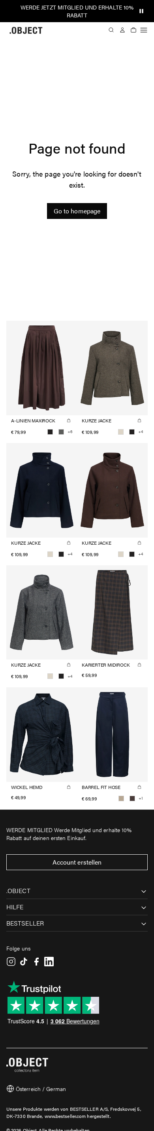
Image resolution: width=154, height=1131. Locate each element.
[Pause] (141, 11)
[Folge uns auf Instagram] (11, 961)
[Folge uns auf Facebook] (36, 961)
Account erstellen (77, 862)
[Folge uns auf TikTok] (23, 961)
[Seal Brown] (132, 798)
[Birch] (121, 432)
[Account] (122, 30)
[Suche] (111, 30)
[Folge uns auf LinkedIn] (49, 961)
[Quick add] (68, 420)
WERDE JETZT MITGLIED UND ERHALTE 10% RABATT (77, 11)
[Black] (50, 432)
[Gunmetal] (61, 432)
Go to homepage (77, 210)
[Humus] (121, 798)
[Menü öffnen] (144, 30)
